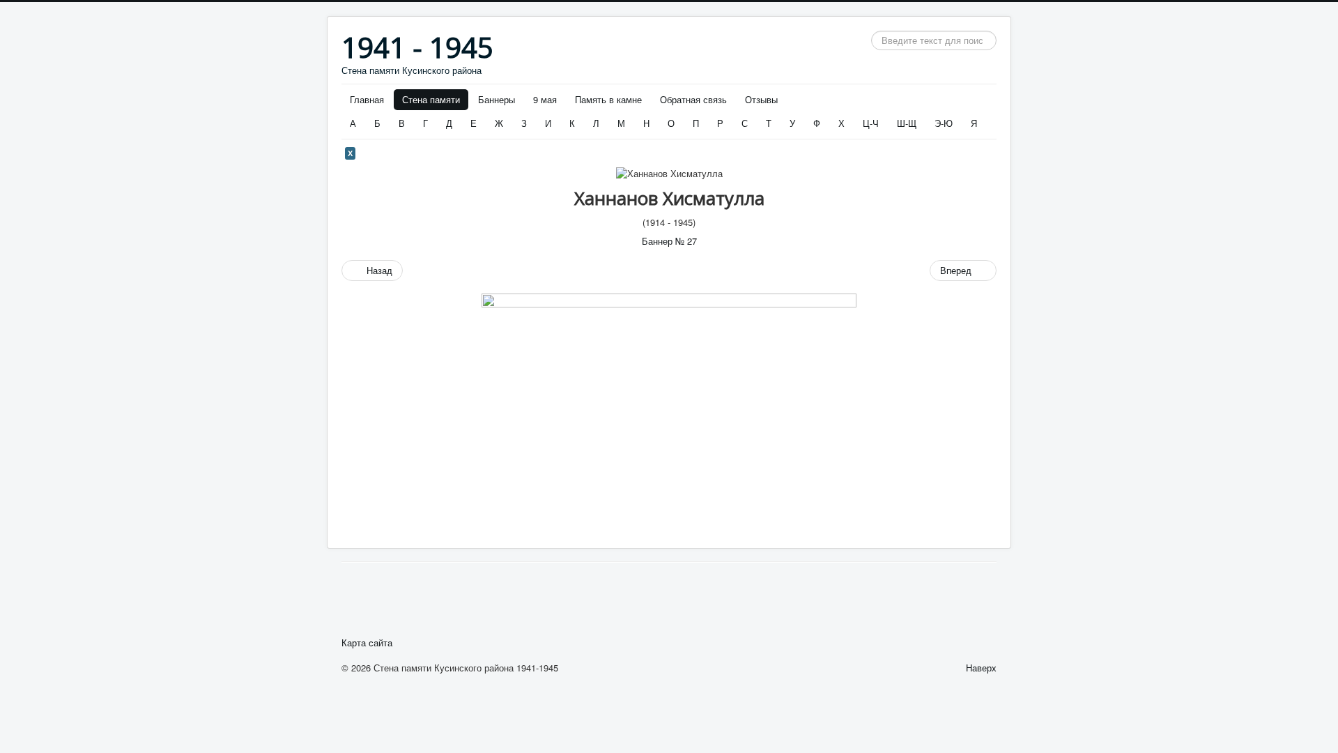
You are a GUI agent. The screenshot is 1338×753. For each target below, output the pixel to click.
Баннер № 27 (669, 241)
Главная (367, 99)
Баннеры (496, 99)
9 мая (545, 99)
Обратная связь (693, 99)
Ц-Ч (871, 123)
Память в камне (608, 99)
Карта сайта (366, 643)
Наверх (981, 667)
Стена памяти (431, 99)
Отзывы (761, 99)
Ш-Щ (906, 123)
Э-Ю (944, 123)
